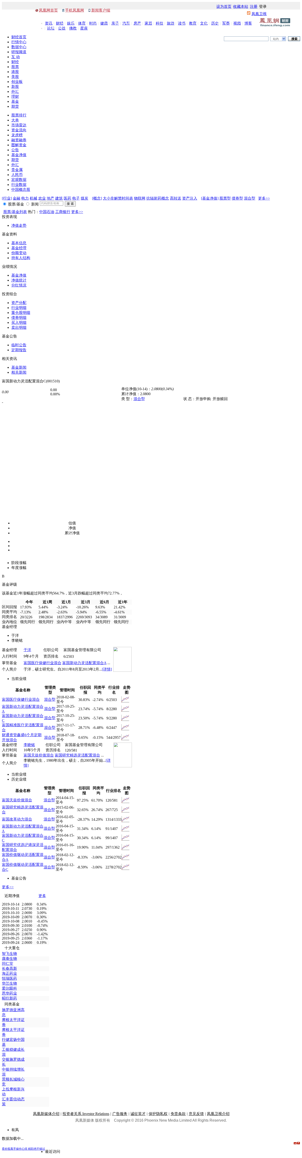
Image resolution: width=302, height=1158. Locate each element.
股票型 (225, 198)
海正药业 (9, 973)
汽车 (126, 23)
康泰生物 (9, 959)
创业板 (17, 82)
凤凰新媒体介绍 (46, 1114)
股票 (15, 67)
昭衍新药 (9, 998)
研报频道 (18, 52)
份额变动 (18, 253)
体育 (82, 23)
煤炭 (84, 198)
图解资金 (18, 145)
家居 (148, 23)
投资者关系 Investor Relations (86, 1114)
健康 (104, 23)
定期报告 (18, 350)
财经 (59, 23)
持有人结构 (20, 258)
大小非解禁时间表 (118, 198)
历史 (215, 23)
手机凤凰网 (74, 10)
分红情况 (18, 285)
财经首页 (18, 37)
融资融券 (18, 140)
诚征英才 (138, 1114)
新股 (15, 87)
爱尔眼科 (9, 988)
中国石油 (46, 212)
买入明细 (18, 322)
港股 (15, 72)
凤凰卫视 (259, 14)
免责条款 (178, 1114)
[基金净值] (209, 198)
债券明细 (18, 318)
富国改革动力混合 (17, 819)
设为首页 (223, 6)
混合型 (249, 198)
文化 (204, 23)
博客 (248, 23)
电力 (25, 198)
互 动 (15, 57)
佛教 (73, 28)
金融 (16, 198)
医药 (67, 198)
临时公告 (18, 345)
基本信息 (18, 243)
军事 (226, 23)
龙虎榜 (17, 135)
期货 (15, 106)
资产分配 (18, 303)
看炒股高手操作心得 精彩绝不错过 (23, 1148)
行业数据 (18, 185)
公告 (15, 150)
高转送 (175, 198)
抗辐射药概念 (157, 198)
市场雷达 (18, 125)
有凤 (15, 1130)
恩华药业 (9, 993)
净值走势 (18, 225)
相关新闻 (18, 372)
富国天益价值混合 (39, 755)
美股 (15, 77)
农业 (42, 198)
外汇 (15, 92)
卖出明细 (18, 327)
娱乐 (71, 23)
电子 (76, 198)
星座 (84, 28)
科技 (159, 23)
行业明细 (18, 308)
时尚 (93, 23)
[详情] (107, 669)
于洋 (27, 650)
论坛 (51, 28)
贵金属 (17, 170)
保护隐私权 (158, 1114)
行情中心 (18, 42)
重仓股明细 (20, 313)
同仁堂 (7, 963)
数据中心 (18, 47)
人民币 (17, 175)
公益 (62, 28)
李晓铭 (29, 745)
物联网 (139, 198)
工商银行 (62, 212)
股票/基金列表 (15, 212)
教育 (193, 23)
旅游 (170, 23)
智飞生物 (9, 954)
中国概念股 (20, 190)
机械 (33, 198)
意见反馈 (196, 1114)
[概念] (97, 198)
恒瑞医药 (9, 978)
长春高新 (9, 968)
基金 (15, 101)
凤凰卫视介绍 (218, 1114)
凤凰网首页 (48, 10)
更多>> (264, 198)
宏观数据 (18, 180)
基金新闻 (18, 367)
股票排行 (18, 115)
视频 (237, 23)
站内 (276, 39)
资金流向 (18, 130)
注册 (253, 6)
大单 (15, 120)
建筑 (59, 198)
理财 (15, 96)
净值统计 (18, 280)
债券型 (237, 198)
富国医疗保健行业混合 (42, 663)
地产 (50, 198)
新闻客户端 (100, 10)
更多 (42, 896)
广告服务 (119, 1114)
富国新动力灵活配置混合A (84, 663)
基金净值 (18, 155)
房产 (137, 23)
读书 (181, 23)
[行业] (7, 198)
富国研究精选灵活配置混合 (77, 755)
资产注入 (189, 198)
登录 (263, 6)
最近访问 (52, 1151)
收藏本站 (240, 6)
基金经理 (18, 248)
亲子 (115, 23)
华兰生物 (9, 983)
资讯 (48, 23)
